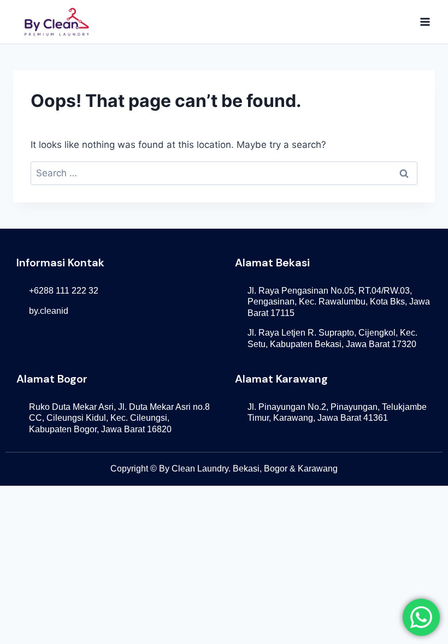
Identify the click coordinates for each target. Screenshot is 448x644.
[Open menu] (425, 21)
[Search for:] (224, 173)
